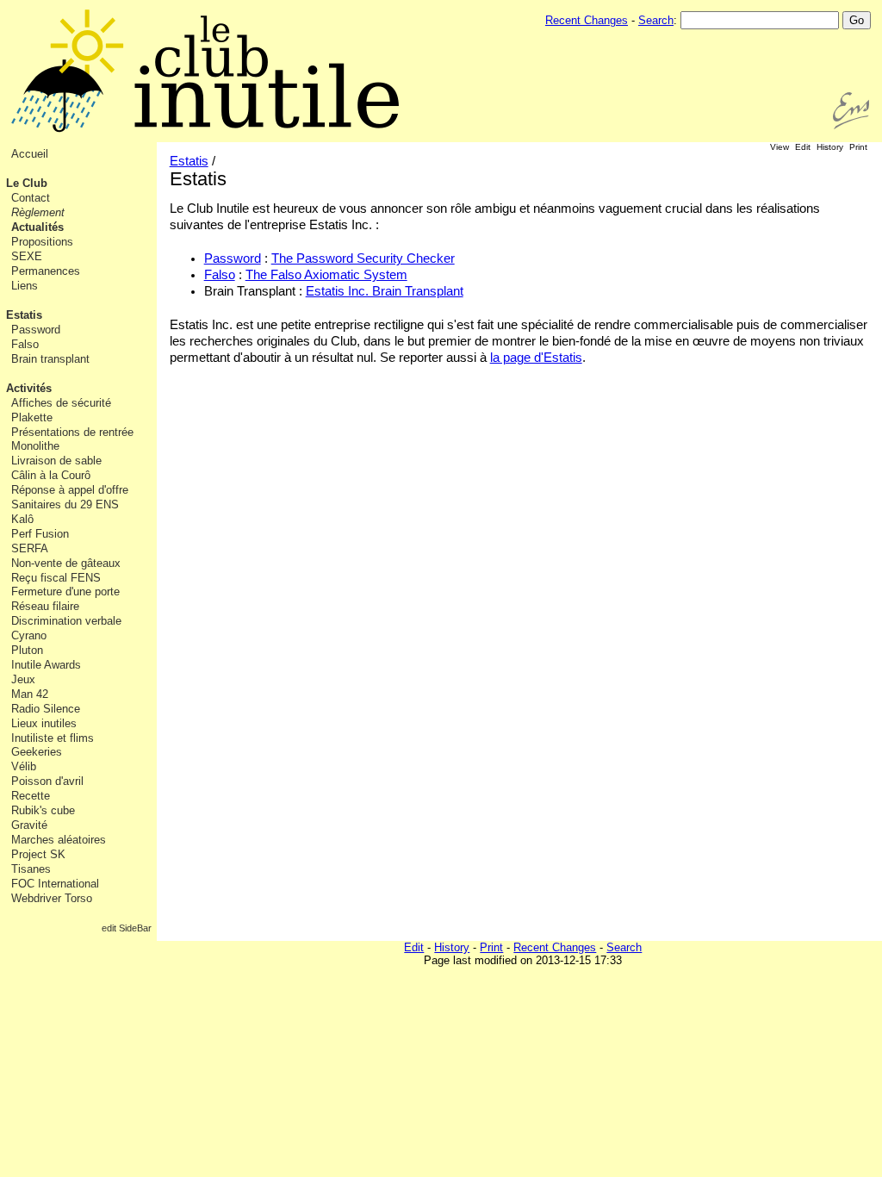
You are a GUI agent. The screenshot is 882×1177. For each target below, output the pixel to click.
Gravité (29, 825)
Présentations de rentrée (72, 432)
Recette (30, 795)
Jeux (23, 679)
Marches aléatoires (58, 839)
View (779, 147)
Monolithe (35, 445)
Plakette (32, 417)
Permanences (45, 271)
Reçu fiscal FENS (56, 577)
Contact (30, 197)
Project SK (38, 854)
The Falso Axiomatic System (326, 275)
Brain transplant (50, 358)
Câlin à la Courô (50, 475)
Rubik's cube (43, 810)
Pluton (27, 650)
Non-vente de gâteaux (66, 563)
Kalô (22, 519)
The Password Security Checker (363, 258)
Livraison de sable (56, 460)
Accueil (29, 153)
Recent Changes (586, 20)
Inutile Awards (46, 664)
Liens (24, 285)
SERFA (29, 548)
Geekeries (36, 751)
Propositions (42, 241)
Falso (25, 344)
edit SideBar (127, 928)
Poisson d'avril (47, 781)
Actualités (37, 227)
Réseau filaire (45, 606)
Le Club (26, 183)
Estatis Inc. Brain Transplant (384, 291)
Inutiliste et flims (52, 738)
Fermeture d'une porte (65, 591)
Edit (803, 147)
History (830, 147)
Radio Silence (45, 708)
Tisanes (31, 869)
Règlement (38, 212)
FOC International (55, 883)
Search (656, 20)
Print (858, 147)
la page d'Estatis (536, 357)
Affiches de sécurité (61, 402)
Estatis (24, 314)
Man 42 (29, 694)
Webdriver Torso (51, 898)
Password (35, 329)
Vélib (23, 766)
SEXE (26, 256)
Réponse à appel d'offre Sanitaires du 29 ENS (69, 497)
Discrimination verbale (66, 620)
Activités (29, 388)
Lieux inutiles (44, 723)
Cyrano (29, 635)
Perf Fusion (40, 533)
